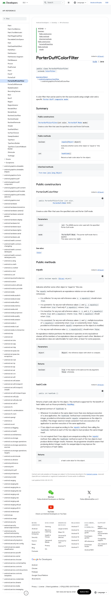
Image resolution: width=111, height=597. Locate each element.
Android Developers (42, 23)
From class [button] (50, 173)
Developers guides (88, 537)
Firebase (35, 572)
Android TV (62, 546)
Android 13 (75, 540)
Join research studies (102, 545)
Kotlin (95, 62)
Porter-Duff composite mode (55, 99)
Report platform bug (102, 527)
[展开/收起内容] (45, 28)
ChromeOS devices (62, 536)
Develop (54, 23)
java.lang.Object (42, 77)
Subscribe (84, 592)
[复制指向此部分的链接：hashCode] (49, 384)
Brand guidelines (52, 586)
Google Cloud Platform (40, 575)
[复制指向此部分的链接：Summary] (50, 108)
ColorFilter (50, 71)
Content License (92, 474)
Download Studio (88, 545)
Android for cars (62, 541)
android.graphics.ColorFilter (49, 79)
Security (34, 537)
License (41, 586)
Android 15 (75, 533)
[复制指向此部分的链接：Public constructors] (63, 184)
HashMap (70, 404)
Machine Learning (48, 531)
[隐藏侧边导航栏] (26, 593)
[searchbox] (15, 18)
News (34, 544)
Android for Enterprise (36, 533)
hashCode (65, 154)
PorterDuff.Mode (75, 123)
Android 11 (75, 547)
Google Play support (102, 539)
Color (39, 253)
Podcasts (35, 551)
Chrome (34, 568)
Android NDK (89, 550)
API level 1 (100, 56)
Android (34, 529)
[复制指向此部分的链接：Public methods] (58, 262)
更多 (24, 3)
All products (36, 579)
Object (70, 142)
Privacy (47, 546)
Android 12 (75, 544)
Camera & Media (48, 541)
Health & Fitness (48, 536)
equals (64, 142)
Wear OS (61, 532)
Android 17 (75, 526)
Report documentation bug (103, 533)
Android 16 (75, 530)
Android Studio (96, 3)
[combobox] (54, 3)
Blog (33, 548)
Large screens (63, 529)
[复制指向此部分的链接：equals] (45, 270)
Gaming (48, 526)
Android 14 (75, 537)
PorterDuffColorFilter (47, 123)
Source (34, 541)
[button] (14, 159)
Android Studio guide (90, 532)
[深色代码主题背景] (102, 198)
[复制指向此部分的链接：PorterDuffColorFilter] (60, 192)
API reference (9, 11)
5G (46, 549)
